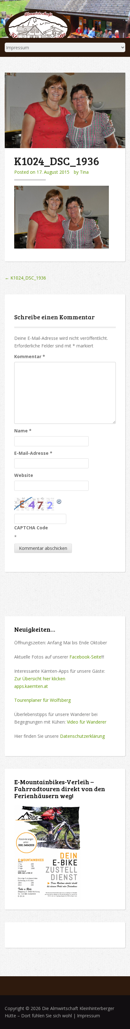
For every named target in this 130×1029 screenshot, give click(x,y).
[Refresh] (59, 501)
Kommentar (29, 356)
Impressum (88, 1016)
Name (23, 431)
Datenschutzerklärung (82, 736)
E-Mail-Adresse (33, 453)
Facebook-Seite (85, 657)
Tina (84, 172)
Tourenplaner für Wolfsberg (42, 700)
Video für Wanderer (86, 722)
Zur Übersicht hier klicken (39, 679)
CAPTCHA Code (31, 528)
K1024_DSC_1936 (25, 278)
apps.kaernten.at (31, 686)
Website (23, 475)
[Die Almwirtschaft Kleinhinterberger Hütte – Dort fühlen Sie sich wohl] (38, 27)
